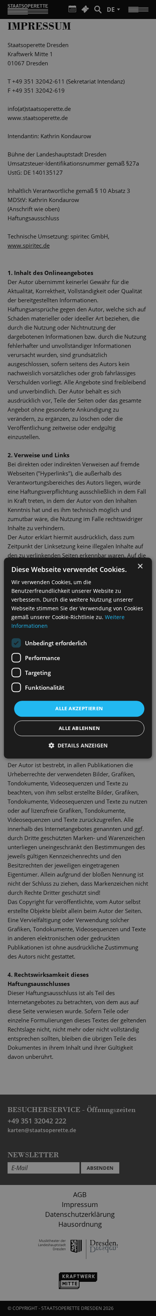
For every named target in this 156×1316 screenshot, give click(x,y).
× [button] (140, 566)
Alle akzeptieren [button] (79, 708)
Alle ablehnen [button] (79, 728)
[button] (78, 745)
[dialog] (78, 658)
